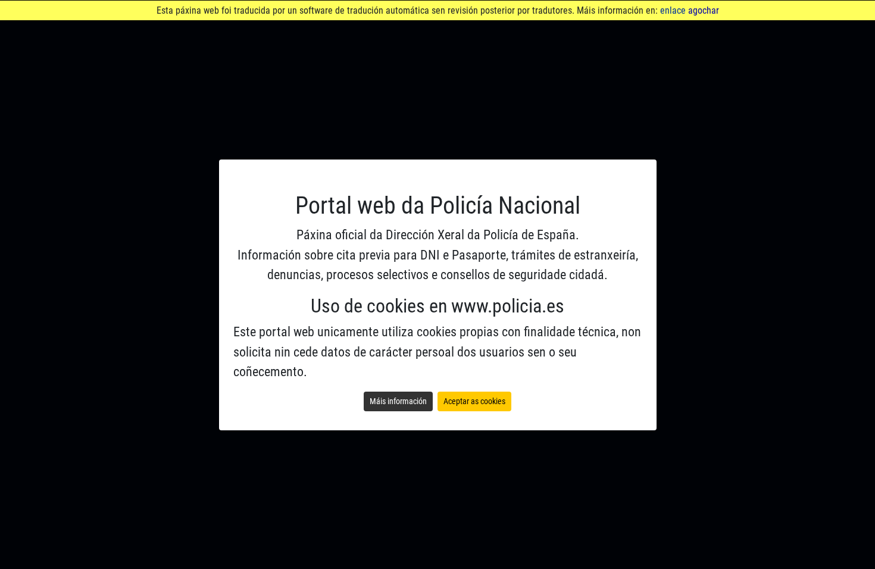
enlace (673, 10)
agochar (703, 10)
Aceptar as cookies (474, 401)
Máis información (398, 401)
